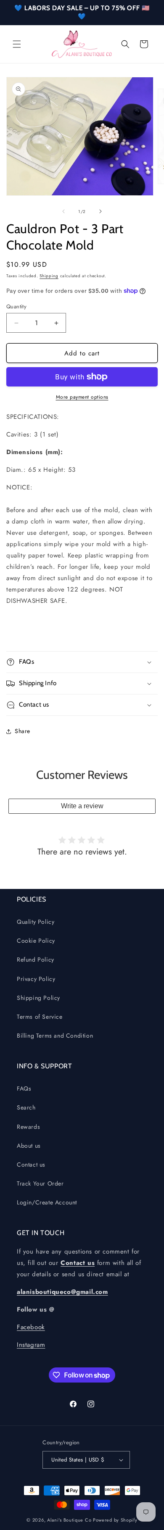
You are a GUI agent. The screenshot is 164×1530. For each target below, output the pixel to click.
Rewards (28, 1127)
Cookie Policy (36, 940)
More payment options (82, 397)
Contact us (31, 1164)
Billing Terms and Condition (55, 1035)
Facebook (31, 1327)
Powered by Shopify (115, 1520)
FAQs (24, 1088)
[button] (17, 44)
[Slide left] (63, 211)
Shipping (49, 276)
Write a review (82, 806)
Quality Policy (35, 921)
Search (26, 1107)
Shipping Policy (38, 998)
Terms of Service (40, 1016)
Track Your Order (40, 1183)
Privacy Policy (36, 979)
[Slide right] (100, 211)
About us (29, 1145)
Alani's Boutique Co (69, 1520)
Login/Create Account (47, 1202)
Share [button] (22, 731)
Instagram (31, 1344)
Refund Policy (35, 959)
